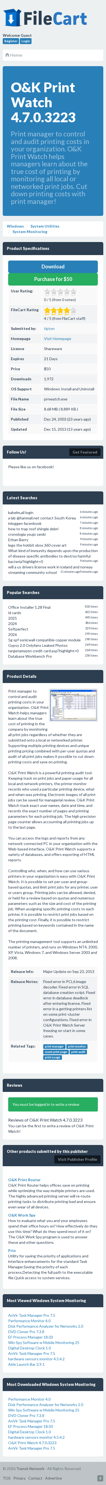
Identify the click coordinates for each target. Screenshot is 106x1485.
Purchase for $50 (53, 279)
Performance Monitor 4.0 (29, 1320)
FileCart (46, 20)
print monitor (77, 1046)
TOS (7, 1478)
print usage (52, 1057)
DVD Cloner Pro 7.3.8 (26, 1331)
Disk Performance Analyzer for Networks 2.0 (45, 1326)
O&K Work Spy (21, 1215)
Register (10, 41)
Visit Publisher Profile (77, 1159)
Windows (15, 226)
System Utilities (45, 226)
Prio (12, 1250)
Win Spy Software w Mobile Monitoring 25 (43, 1342)
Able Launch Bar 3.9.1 (26, 1364)
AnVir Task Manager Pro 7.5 (31, 1315)
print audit (78, 1052)
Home (15, 54)
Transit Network (30, 1468)
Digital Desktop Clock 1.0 (29, 1348)
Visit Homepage (57, 338)
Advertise (53, 1478)
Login (25, 41)
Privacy (19, 1478)
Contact (35, 1478)
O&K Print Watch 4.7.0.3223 (32, 1442)
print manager (54, 1046)
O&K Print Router (24, 1179)
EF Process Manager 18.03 (30, 1337)
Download (53, 267)
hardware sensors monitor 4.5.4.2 (36, 1359)
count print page (56, 1052)
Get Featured (85, 452)
